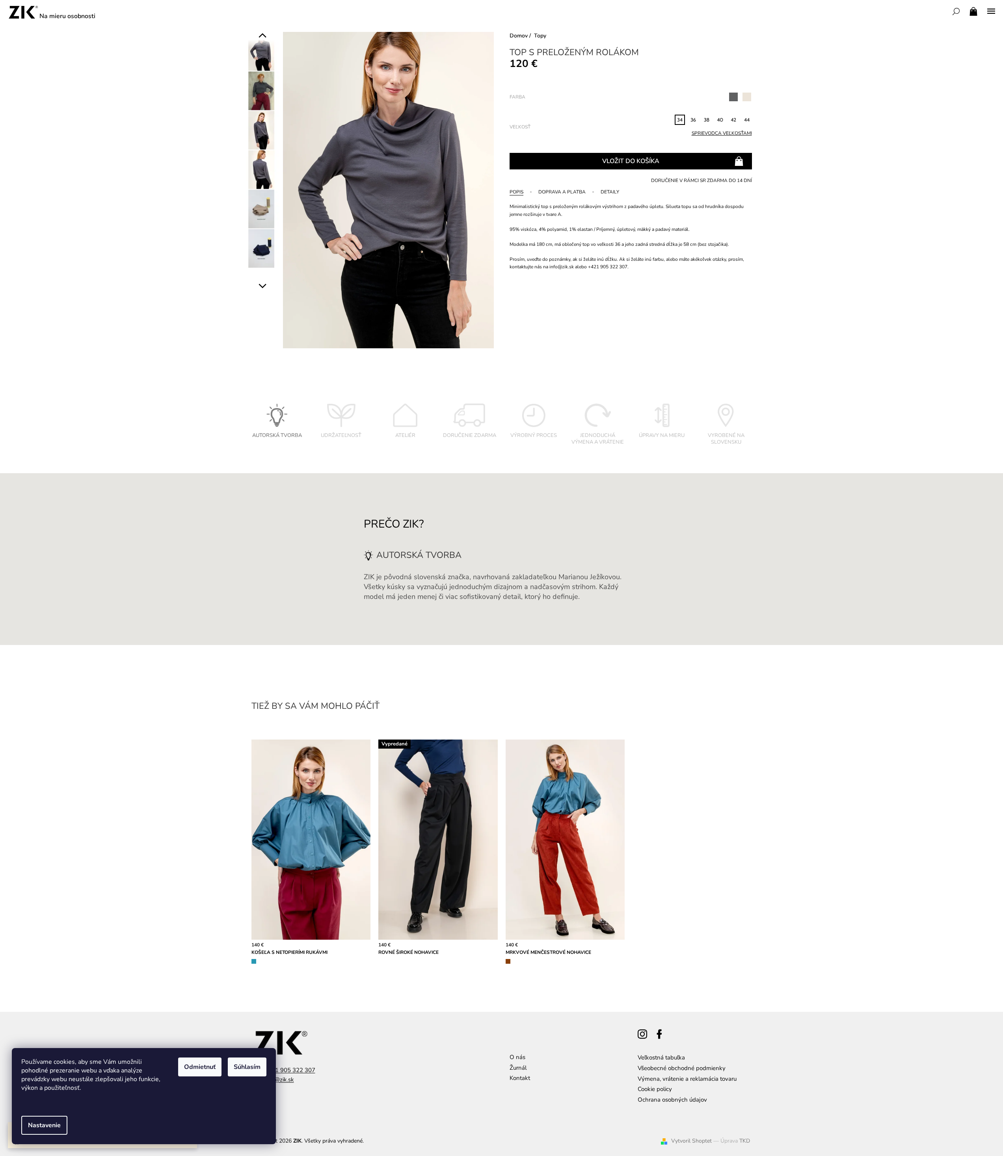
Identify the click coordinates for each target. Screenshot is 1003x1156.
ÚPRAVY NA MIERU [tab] (662, 435)
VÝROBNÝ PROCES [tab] (533, 435)
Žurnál (518, 1068)
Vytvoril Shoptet (691, 1141)
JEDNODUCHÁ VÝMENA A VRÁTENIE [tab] (597, 439)
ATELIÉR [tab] (405, 435)
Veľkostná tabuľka (661, 1057)
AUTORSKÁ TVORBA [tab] (277, 435)
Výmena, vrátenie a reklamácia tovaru (687, 1079)
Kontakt (520, 1078)
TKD (744, 1141)
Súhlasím (247, 1067)
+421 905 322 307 (289, 1070)
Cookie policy (655, 1089)
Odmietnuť (200, 1067)
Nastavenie (44, 1125)
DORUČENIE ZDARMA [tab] (469, 435)
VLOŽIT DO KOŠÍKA (630, 161)
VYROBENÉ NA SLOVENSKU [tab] (726, 439)
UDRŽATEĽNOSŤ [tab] (341, 435)
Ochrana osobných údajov (672, 1100)
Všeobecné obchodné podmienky (682, 1068)
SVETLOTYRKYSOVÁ (253, 961)
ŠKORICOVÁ (508, 961)
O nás (517, 1057)
